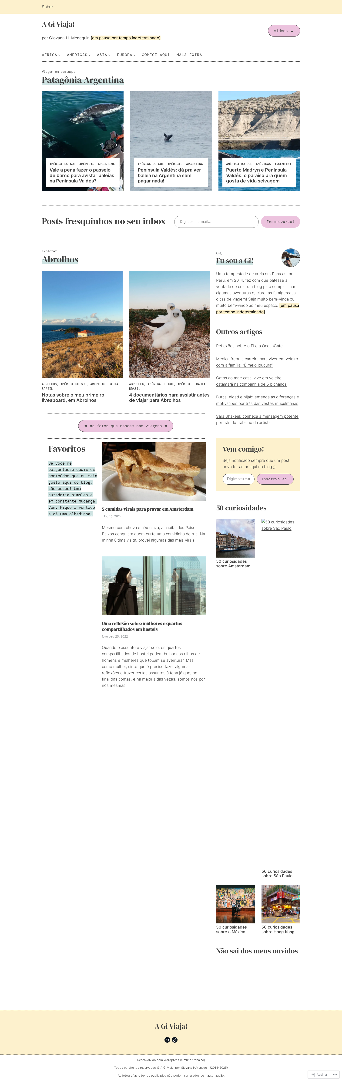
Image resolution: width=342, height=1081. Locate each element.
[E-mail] (167, 1040)
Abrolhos (49, 384)
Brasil (47, 389)
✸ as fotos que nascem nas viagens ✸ (126, 425)
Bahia (113, 384)
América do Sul (63, 164)
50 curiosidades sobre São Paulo (277, 873)
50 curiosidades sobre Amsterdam (233, 563)
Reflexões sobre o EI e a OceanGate (249, 346)
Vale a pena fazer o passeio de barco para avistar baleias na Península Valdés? (82, 175)
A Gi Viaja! (58, 24)
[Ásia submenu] (109, 55)
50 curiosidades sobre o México (231, 929)
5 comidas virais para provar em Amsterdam (147, 509)
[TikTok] (175, 1040)
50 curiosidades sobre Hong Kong (278, 929)
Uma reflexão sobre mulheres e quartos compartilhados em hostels (142, 626)
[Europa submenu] (134, 55)
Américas (86, 164)
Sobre (47, 6)
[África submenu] (59, 55)
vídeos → (284, 30)
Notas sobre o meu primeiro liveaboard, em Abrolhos (73, 397)
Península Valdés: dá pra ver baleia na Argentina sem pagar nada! (169, 175)
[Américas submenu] (89, 55)
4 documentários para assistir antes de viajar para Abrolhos (169, 397)
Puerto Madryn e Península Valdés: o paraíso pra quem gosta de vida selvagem (256, 175)
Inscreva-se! (281, 221)
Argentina (106, 164)
